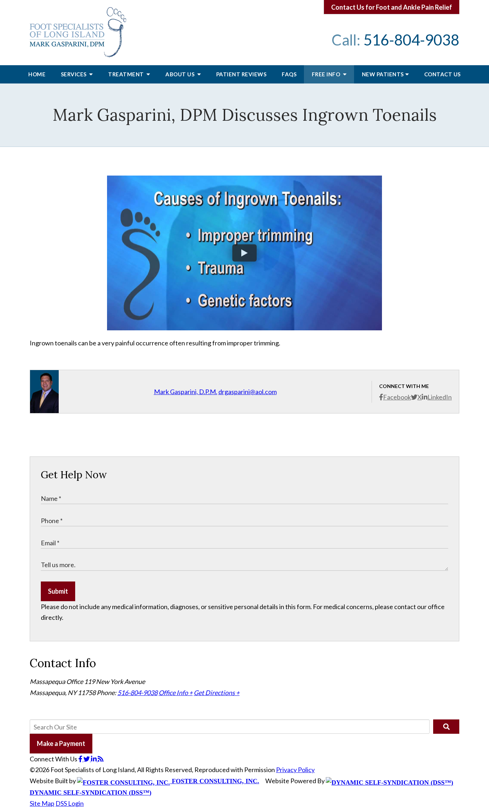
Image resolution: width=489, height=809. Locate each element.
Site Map (42, 803)
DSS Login (69, 803)
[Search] (446, 726)
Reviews (241, 74)
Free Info (327, 74)
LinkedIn (439, 397)
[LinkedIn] (94, 759)
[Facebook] (80, 759)
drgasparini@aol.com (247, 392)
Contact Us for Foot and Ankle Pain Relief (391, 7)
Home (36, 74)
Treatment (126, 74)
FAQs (289, 74)
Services (74, 74)
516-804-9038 (411, 40)
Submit (58, 591)
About (180, 74)
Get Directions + (216, 692)
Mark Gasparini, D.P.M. (185, 392)
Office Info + (176, 692)
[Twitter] (87, 759)
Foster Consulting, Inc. (214, 781)
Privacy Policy (295, 770)
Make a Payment (61, 743)
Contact (442, 74)
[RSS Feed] (100, 759)
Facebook (397, 397)
